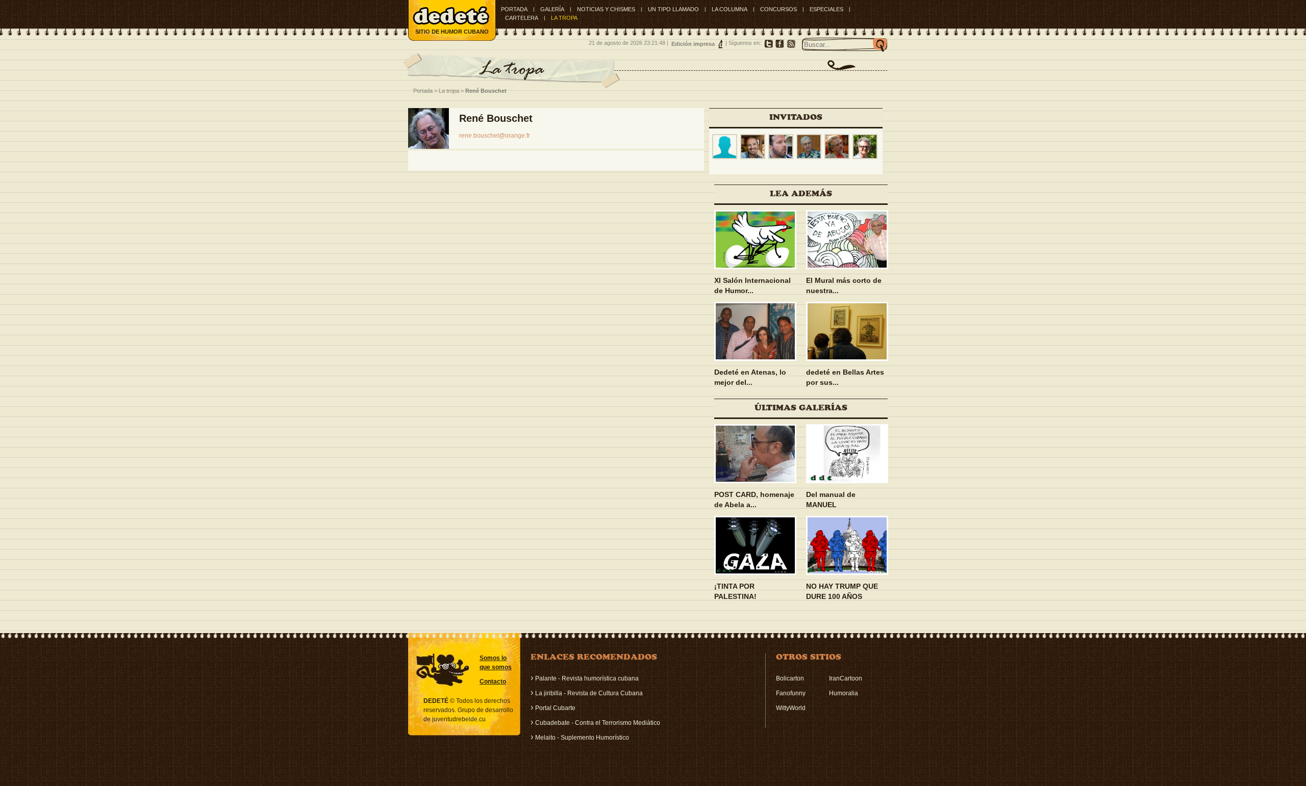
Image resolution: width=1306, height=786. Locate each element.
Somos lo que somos (496, 662)
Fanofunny (791, 693)
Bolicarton (790, 678)
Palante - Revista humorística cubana (587, 678)
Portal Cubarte (555, 708)
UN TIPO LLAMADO (673, 9)
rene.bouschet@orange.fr (494, 135)
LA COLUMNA (729, 9)
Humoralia (843, 693)
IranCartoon (845, 678)
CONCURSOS (778, 9)
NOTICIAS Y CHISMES (606, 9)
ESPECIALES (826, 9)
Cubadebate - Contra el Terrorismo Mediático (597, 722)
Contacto (493, 681)
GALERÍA (552, 9)
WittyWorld (791, 708)
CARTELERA (521, 18)
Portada (514, 9)
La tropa (449, 91)
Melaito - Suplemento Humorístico (582, 737)
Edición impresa (693, 44)
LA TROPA (564, 18)
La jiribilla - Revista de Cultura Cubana (589, 693)
